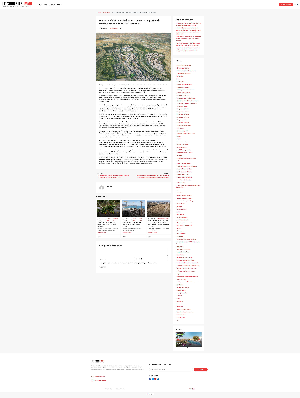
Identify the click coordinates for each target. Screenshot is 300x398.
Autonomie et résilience (183, 73)
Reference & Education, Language (186, 268)
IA (177, 190)
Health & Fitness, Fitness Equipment (187, 166)
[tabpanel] (189, 339)
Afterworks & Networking (184, 65)
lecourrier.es (180, 214)
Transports (180, 306)
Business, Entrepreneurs (183, 87)
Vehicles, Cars (181, 317)
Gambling (179, 155)
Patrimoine (180, 236)
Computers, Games (182, 106)
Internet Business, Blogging (184, 195)
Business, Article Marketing (184, 84)
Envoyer (200, 369)
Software (179, 296)
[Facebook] (150, 379)
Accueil (40, 5)
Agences (52, 5)
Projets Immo (140, 219)
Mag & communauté (182, 220)
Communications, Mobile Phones (186, 98)
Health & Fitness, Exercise (184, 163)
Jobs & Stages (180, 204)
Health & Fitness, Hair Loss (184, 169)
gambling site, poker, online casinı (186, 158)
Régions (179, 274)
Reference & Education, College (186, 260)
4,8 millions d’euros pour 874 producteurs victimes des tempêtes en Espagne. (107, 224)
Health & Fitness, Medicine (184, 172)
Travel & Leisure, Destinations (185, 312)
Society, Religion (181, 290)
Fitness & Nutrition (182, 147)
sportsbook (180, 301)
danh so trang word (182, 131)
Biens (45, 5)
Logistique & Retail (182, 217)
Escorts (179, 136)
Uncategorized (181, 315)
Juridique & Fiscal (181, 209)
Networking (180, 231)
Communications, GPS (183, 95)
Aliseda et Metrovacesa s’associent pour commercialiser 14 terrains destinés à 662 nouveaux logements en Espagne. (158, 223)
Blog (178, 79)
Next (199, 339)
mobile (178, 228)
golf (178, 161)
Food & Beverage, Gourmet (185, 153)
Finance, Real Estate (182, 144)
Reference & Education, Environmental (188, 263)
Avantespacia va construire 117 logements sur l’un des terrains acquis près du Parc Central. (188, 39)
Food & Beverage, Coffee (184, 150)
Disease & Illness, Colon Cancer (186, 133)
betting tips (180, 76)
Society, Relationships (183, 287)
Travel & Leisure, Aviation (184, 309)
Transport (179, 304)
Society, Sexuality (182, 293)
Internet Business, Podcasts (184, 198)
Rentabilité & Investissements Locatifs (187, 276)
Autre (58, 5)
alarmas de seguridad (183, 68)
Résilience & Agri (115, 219)
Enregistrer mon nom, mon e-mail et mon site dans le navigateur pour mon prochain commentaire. (129, 263)
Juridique (179, 206)
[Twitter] (153, 379)
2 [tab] (190, 348)
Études (167, 218)
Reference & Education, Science (186, 271)
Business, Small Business (183, 93)
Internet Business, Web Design (185, 201)
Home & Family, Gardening (184, 177)
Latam (178, 212)
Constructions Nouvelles (184, 125)
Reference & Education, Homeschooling (188, 266)
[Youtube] (155, 379)
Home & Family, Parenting (184, 180)
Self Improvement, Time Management (187, 282)
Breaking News (106, 12)
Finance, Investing (182, 142)
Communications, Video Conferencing (188, 101)
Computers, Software (183, 109)
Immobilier (179, 193)
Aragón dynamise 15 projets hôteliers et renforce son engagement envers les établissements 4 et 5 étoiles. (188, 50)
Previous (178, 339)
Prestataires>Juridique (183, 252)
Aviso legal (192, 389)
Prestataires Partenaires (183, 249)
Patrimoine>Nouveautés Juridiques (186, 239)
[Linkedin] (158, 379)
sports (178, 298)
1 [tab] (188, 348)
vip (177, 320)
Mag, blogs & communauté (184, 223)
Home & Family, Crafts (183, 174)
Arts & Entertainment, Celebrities (186, 71)
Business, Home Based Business (185, 90)
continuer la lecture (102, 232)
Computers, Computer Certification (187, 103)
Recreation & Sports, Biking (184, 257)
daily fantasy (180, 128)
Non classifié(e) (181, 234)
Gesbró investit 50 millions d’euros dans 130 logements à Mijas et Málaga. (132, 224)
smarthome (180, 285)
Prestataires (180, 246)
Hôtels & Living (181, 183)
